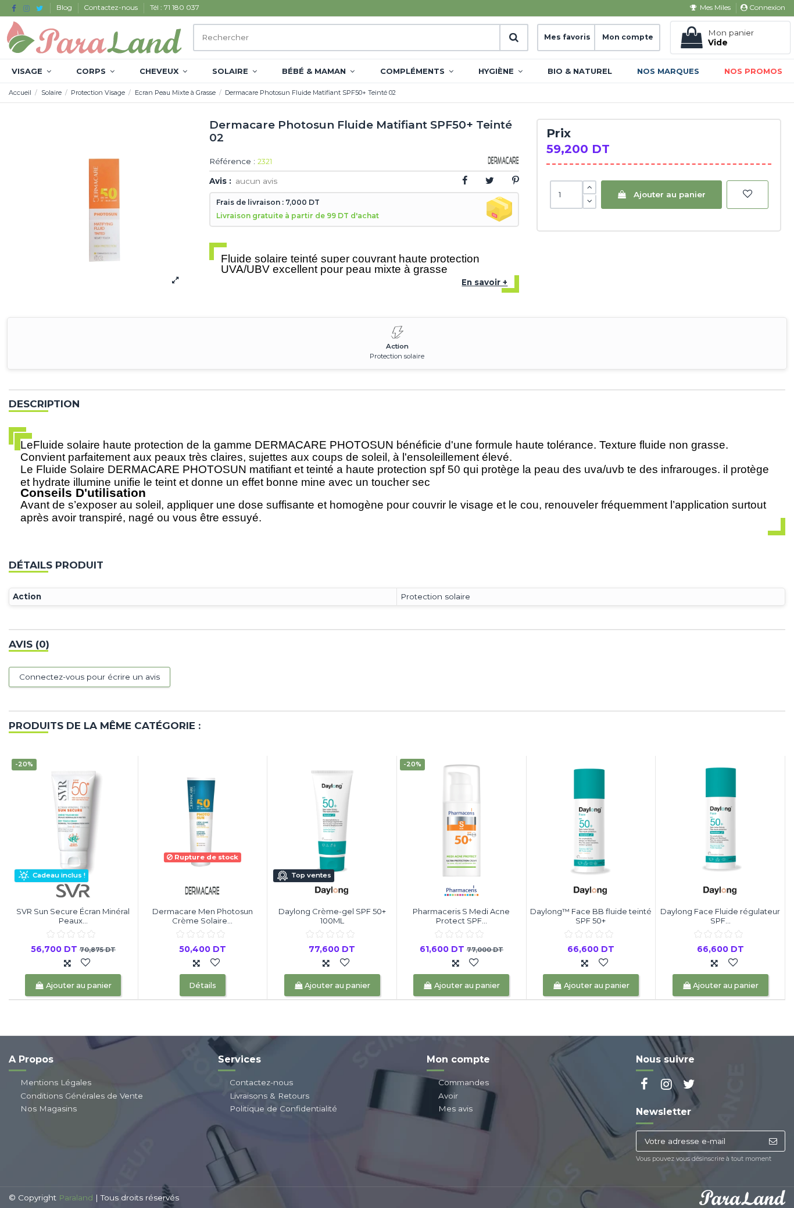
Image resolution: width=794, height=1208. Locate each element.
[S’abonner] (773, 1141)
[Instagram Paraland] (26, 8)
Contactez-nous (112, 7)
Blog (65, 7)
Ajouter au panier (670, 194)
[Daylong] (331, 889)
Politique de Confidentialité (283, 1108)
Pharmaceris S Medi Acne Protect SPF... (461, 916)
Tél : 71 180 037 (174, 7)
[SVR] (73, 889)
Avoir (448, 1095)
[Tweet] (489, 180)
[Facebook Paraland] (14, 8)
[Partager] (464, 180)
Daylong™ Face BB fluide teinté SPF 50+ (591, 916)
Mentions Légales (55, 1082)
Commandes (463, 1082)
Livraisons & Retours (269, 1095)
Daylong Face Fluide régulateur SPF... (720, 916)
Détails (202, 985)
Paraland (76, 1197)
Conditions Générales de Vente (81, 1095)
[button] (31, 71)
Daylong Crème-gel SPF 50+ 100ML (332, 916)
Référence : (232, 162)
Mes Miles (715, 7)
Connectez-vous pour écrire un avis (89, 676)
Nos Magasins (48, 1108)
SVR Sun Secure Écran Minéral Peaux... (73, 916)
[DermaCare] (202, 889)
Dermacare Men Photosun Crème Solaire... (202, 916)
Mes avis (455, 1108)
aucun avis (256, 181)
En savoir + (484, 282)
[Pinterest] (515, 180)
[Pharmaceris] (461, 889)
